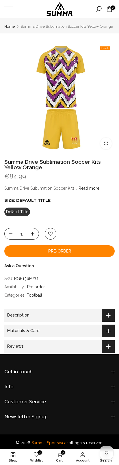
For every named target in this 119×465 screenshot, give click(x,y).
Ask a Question (19, 265)
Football (34, 295)
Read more (89, 188)
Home (9, 26)
